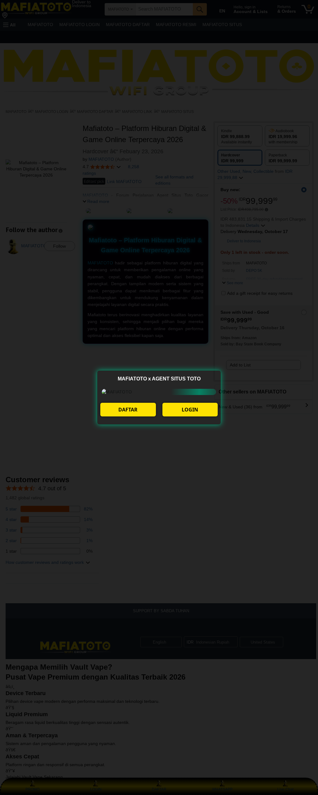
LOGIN (190, 409)
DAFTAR (128, 409)
